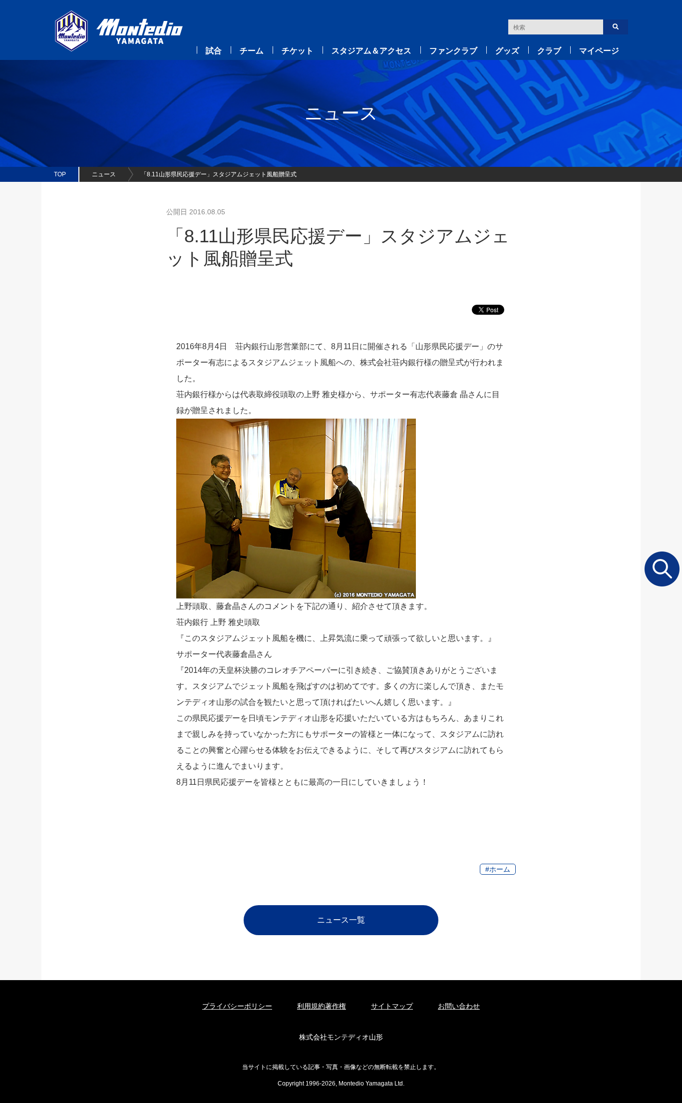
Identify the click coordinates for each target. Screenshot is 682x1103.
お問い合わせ (459, 1006)
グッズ (507, 50)
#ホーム (497, 869)
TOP (60, 174)
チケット (298, 50)
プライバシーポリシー (237, 1006)
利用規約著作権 (321, 1006)
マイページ (599, 50)
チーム (252, 50)
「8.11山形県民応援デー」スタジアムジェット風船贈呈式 (219, 174)
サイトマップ (392, 1006)
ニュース (104, 174)
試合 (214, 50)
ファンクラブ (453, 50)
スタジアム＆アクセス (371, 50)
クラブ (549, 50)
